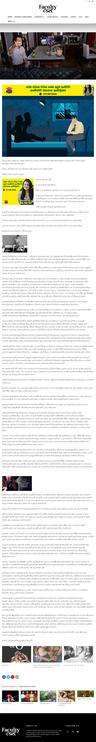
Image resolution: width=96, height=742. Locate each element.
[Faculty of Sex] (48, 9)
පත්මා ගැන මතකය (45, 703)
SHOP (87, 17)
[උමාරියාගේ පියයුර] (10, 696)
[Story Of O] (16, 654)
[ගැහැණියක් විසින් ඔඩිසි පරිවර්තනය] (66, 696)
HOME (10, 17)
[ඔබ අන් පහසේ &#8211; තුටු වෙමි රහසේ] (78, 654)
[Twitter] (92, 1)
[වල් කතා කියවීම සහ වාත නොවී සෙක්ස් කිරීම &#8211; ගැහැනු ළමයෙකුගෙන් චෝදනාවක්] (47, 654)
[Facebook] (86, 1)
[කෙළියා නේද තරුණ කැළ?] (85, 693)
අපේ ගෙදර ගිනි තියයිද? (27, 703)
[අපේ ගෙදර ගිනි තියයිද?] (29, 696)
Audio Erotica (52, 17)
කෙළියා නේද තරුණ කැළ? (84, 699)
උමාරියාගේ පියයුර (7, 703)
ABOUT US (11, 21)
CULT (80, 17)
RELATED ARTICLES (9, 686)
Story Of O (5, 665)
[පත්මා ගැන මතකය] (48, 696)
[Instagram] (89, 1)
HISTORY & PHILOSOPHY (23, 17)
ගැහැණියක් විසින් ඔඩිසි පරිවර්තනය (64, 704)
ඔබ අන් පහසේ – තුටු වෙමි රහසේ (74, 665)
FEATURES (64, 17)
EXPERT (73, 17)
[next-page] (6, 709)
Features (4, 65)
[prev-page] (3, 709)
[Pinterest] (12, 677)
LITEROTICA (39, 17)
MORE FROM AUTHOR (27, 686)
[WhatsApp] (17, 677)
